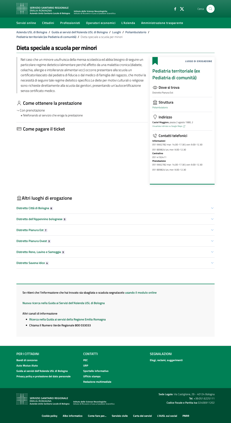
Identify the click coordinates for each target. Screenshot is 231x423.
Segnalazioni (161, 353)
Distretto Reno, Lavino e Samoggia (40, 252)
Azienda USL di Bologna (31, 32)
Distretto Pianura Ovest (33, 241)
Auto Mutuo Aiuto (27, 365)
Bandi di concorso (27, 360)
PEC (85, 360)
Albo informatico (73, 416)
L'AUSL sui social (167, 416)
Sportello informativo (96, 371)
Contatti (90, 353)
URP (85, 365)
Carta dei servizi (142, 416)
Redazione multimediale (97, 382)
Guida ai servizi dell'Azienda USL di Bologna (80, 32)
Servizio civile (120, 416)
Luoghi (116, 32)
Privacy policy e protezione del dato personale (43, 376)
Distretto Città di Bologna (34, 208)
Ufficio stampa (91, 376)
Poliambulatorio (135, 32)
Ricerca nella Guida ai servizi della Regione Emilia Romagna (67, 319)
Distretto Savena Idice (32, 263)
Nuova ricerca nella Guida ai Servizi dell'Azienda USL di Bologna (63, 303)
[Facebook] (173, 9)
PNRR (185, 416)
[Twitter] (180, 9)
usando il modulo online (141, 292)
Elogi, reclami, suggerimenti (166, 360)
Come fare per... (97, 416)
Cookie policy (49, 416)
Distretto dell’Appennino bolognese (40, 219)
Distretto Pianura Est (31, 230)
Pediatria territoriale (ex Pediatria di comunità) (46, 37)
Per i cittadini (27, 353)
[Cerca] (210, 9)
